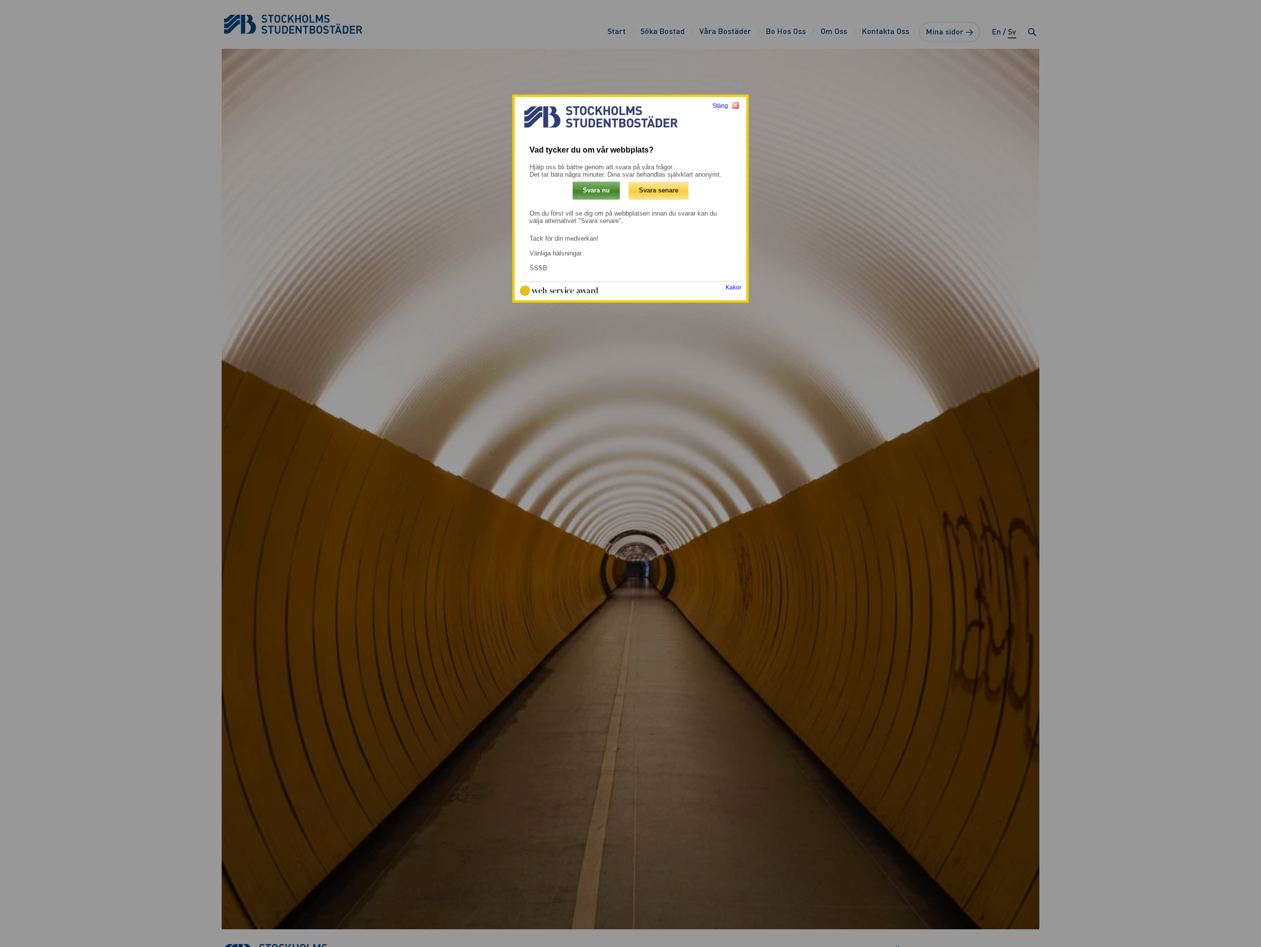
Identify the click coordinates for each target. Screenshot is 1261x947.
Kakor (733, 287)
